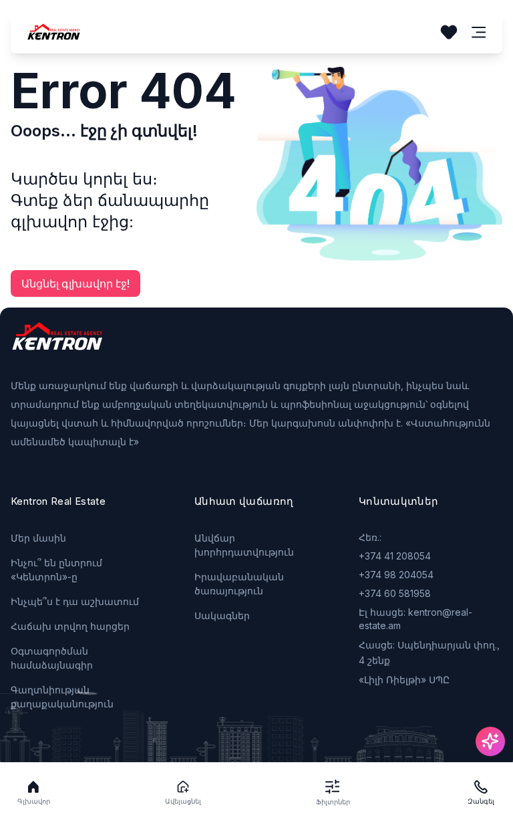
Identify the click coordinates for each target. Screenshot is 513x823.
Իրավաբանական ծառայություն (239, 583)
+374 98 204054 (396, 574)
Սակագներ (222, 615)
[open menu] (479, 32)
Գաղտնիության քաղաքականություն (62, 696)
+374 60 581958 (395, 593)
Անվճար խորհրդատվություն (244, 545)
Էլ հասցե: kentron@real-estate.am (415, 618)
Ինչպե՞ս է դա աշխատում (75, 601)
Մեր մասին (38, 538)
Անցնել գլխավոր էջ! (75, 283)
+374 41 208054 (395, 556)
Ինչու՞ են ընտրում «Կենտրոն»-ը (56, 569)
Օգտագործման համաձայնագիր (52, 658)
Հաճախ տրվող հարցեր (70, 626)
